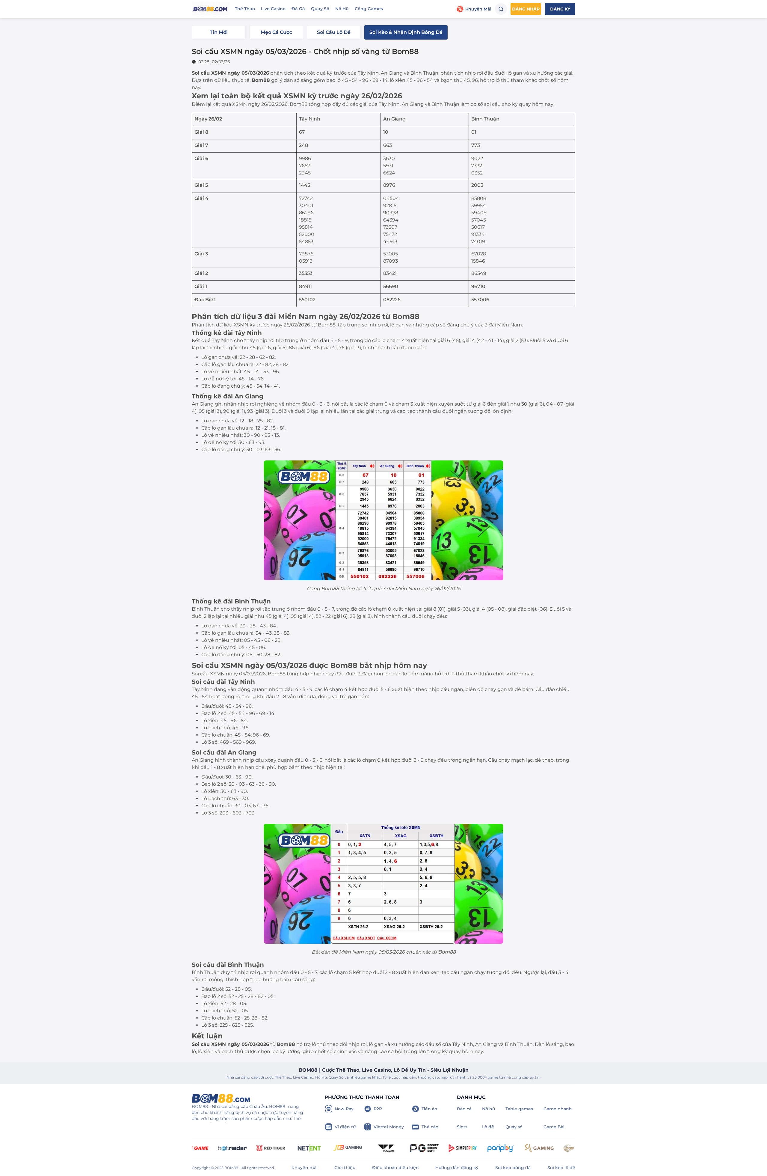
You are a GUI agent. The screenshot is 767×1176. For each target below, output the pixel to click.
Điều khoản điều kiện (395, 1167)
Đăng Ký (560, 9)
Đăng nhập (526, 9)
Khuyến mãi (305, 1167)
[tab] (219, 32)
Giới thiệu (344, 1167)
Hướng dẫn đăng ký (456, 1167)
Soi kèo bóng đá (513, 1167)
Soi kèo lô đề (561, 1167)
